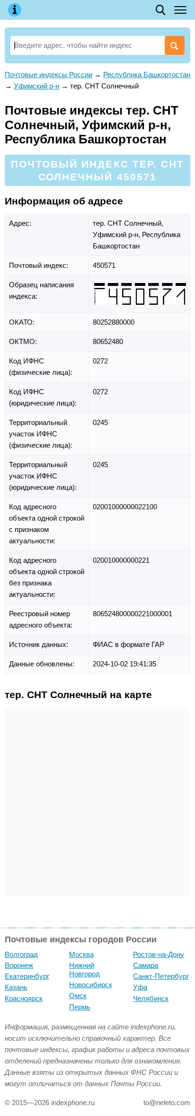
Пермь (79, 1007)
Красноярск (24, 998)
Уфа (140, 987)
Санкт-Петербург (161, 976)
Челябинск (150, 998)
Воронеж (19, 965)
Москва (81, 954)
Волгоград (21, 954)
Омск (78, 996)
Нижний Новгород (84, 969)
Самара (145, 965)
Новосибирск (90, 985)
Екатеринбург (27, 976)
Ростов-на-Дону (158, 954)
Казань (16, 987)
